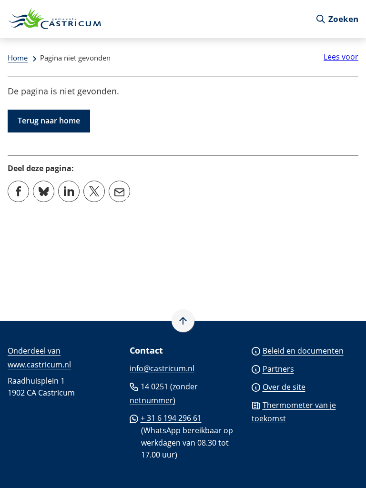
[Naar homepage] (157, 19)
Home (18, 57)
